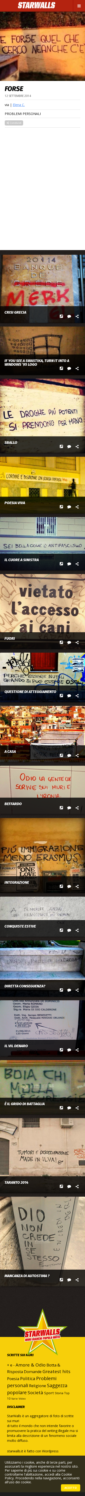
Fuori (9, 638)
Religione (37, 1385)
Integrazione (16, 882)
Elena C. (19, 105)
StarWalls (36, 5)
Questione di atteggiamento (30, 692)
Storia (59, 1393)
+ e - (11, 1365)
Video (22, 1398)
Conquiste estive (20, 926)
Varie (14, 1398)
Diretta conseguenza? (24, 986)
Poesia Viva (14, 503)
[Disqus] (42, 186)
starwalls (42, 1341)
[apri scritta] (61, 316)
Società (35, 1392)
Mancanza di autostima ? (27, 1276)
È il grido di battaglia (24, 1104)
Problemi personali (23, 113)
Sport (49, 1392)
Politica (27, 1378)
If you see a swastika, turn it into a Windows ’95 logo (36, 362)
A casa (10, 752)
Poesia (13, 1378)
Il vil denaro (16, 1046)
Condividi (15, 123)
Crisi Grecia (15, 312)
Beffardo (13, 804)
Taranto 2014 (16, 1182)
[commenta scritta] (69, 316)
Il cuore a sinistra (21, 560)
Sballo (10, 443)
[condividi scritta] (77, 316)
